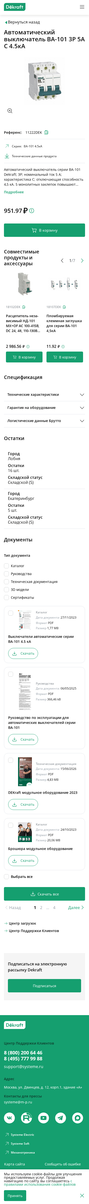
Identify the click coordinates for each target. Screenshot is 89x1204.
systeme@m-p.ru (18, 1102)
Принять (15, 1195)
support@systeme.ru (23, 1067)
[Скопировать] (24, 307)
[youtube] (26, 1118)
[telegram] (60, 1118)
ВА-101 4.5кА (33, 146)
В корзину (48, 230)
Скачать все (48, 894)
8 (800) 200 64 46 (23, 1053)
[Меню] (82, 7)
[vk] (9, 1118)
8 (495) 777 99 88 (23, 1059)
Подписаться (44, 985)
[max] (77, 1118)
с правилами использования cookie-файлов (40, 1183)
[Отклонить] (82, 1196)
